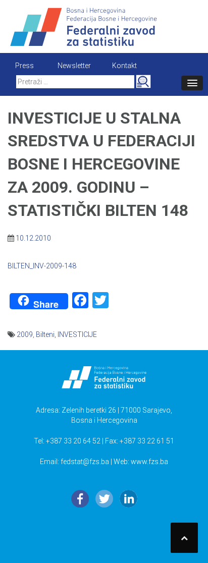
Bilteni (45, 334)
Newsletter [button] (74, 66)
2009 (25, 334)
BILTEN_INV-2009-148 (42, 266)
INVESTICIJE (77, 334)
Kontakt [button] (124, 66)
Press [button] (24, 66)
